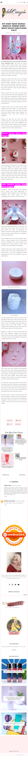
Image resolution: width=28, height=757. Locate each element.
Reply (5, 496)
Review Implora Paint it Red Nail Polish (14, 671)
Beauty (11, 21)
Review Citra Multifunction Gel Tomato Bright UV (7, 467)
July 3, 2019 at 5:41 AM (16, 485)
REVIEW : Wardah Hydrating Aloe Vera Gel (14, 724)
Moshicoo (26, 755)
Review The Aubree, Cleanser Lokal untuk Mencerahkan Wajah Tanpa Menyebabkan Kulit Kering (14, 698)
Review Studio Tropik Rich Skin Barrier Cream (20, 458)
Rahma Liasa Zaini (9, 501)
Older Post (22, 474)
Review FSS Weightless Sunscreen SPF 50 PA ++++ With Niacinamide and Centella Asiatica (7, 449)
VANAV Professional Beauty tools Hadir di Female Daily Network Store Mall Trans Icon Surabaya (20, 441)
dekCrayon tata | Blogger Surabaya (7, 755)
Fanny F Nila (7, 485)
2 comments (18, 32)
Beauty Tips (16, 21)
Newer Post (5, 474)
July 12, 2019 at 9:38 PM (20, 501)
